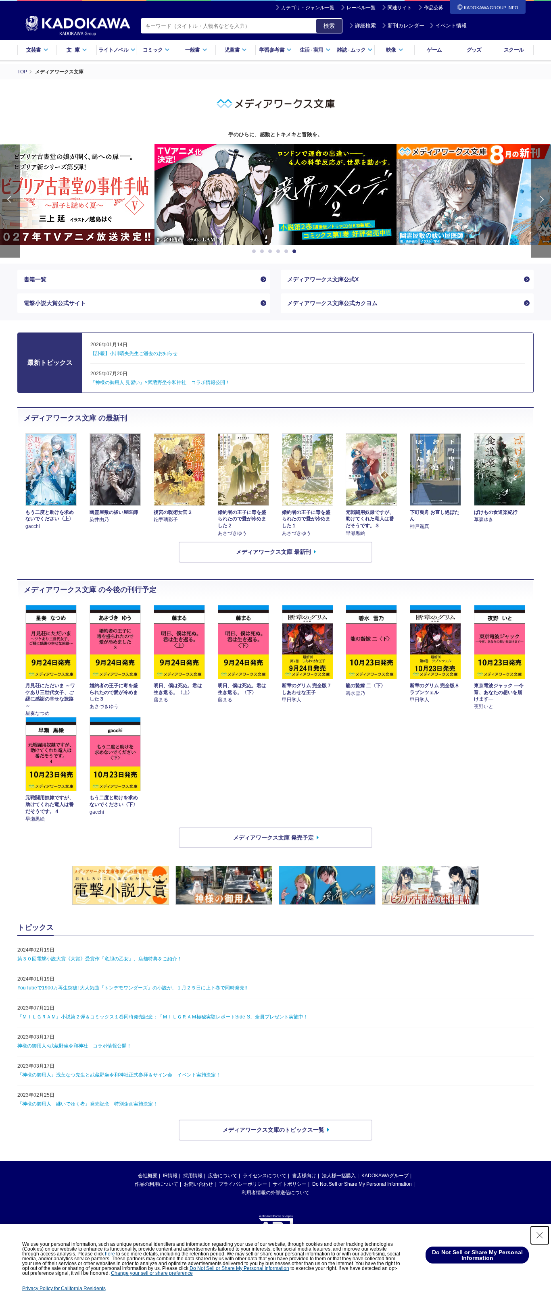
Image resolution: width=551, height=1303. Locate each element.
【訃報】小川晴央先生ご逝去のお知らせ (133, 353)
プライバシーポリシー (243, 1184)
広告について (222, 1175)
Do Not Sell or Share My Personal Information (362, 1184)
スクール (514, 50)
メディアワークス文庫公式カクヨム (332, 303)
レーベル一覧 (361, 7)
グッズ (474, 50)
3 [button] (271, 251)
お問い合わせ (198, 1184)
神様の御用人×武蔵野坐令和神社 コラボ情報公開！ (74, 1046)
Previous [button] (10, 201)
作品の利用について (156, 1184)
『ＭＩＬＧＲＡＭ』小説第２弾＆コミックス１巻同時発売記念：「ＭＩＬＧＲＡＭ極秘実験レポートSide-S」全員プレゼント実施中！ (162, 1017)
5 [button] (287, 251)
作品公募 (433, 7)
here (110, 1253)
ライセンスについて (264, 1175)
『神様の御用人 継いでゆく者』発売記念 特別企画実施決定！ (87, 1104)
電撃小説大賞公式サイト (55, 303)
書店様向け (304, 1175)
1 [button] (255, 251)
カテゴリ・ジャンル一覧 (307, 7)
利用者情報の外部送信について (275, 1192)
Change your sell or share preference (152, 1273)
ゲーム (434, 50)
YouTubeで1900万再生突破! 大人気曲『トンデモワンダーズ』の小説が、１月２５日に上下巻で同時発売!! (132, 988)
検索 (329, 26)
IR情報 (170, 1175)
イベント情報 (451, 26)
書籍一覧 (35, 279)
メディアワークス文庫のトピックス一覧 (273, 1129)
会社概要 (147, 1175)
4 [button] (279, 251)
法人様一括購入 (339, 1175)
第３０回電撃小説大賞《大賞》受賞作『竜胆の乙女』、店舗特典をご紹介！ (99, 959)
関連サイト (400, 7)
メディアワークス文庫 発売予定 (273, 837)
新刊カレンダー (406, 26)
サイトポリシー (290, 1184)
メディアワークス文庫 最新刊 (273, 552)
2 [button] (263, 251)
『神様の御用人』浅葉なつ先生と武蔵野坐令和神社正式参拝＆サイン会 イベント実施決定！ (119, 1075)
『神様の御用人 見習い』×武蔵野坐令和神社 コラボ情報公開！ (160, 382)
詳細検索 (365, 26)
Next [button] (541, 201)
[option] (275, 194)
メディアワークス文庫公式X (323, 279)
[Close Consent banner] (540, 1235)
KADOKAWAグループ (385, 1175)
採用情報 (192, 1175)
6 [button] (295, 251)
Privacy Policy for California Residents (64, 1288)
